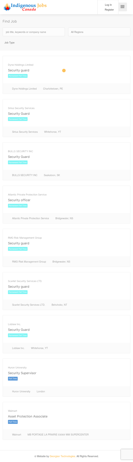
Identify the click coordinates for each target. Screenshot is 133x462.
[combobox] (99, 32)
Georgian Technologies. (63, 456)
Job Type (10, 42)
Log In (108, 4)
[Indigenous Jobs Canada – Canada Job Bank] (25, 8)
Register (109, 9)
